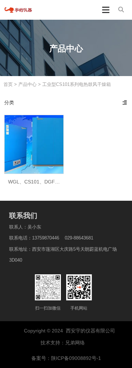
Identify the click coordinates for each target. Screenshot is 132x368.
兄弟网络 (75, 342)
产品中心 (27, 84)
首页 (9, 84)
